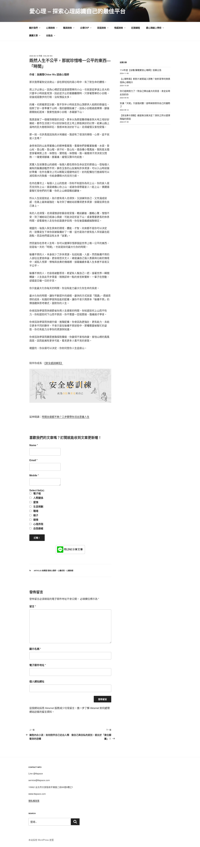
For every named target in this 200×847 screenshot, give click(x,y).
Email (33, 460)
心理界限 (38, 524)
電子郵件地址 (37, 665)
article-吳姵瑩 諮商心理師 (45, 570)
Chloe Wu (47, 56)
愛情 (35, 502)
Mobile (34, 475)
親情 (35, 519)
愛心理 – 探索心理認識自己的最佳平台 (77, 11)
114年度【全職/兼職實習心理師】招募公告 (140, 70)
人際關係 (38, 497)
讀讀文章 (33, 35)
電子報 (37, 493)
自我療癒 (38, 528)
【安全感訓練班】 (53, 363)
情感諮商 (118, 27)
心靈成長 (61, 570)
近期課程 (135, 27)
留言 (32, 606)
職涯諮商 (67, 27)
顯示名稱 (35, 649)
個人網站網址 (36, 681)
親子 (35, 515)
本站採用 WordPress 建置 (41, 839)
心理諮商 (50, 27)
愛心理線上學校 (153, 27)
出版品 (49, 35)
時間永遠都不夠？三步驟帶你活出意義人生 (65, 417)
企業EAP (84, 27)
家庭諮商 (101, 27)
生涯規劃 (38, 506)
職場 (35, 511)
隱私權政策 (33, 800)
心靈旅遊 (69, 570)
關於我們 (33, 27)
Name (33, 445)
